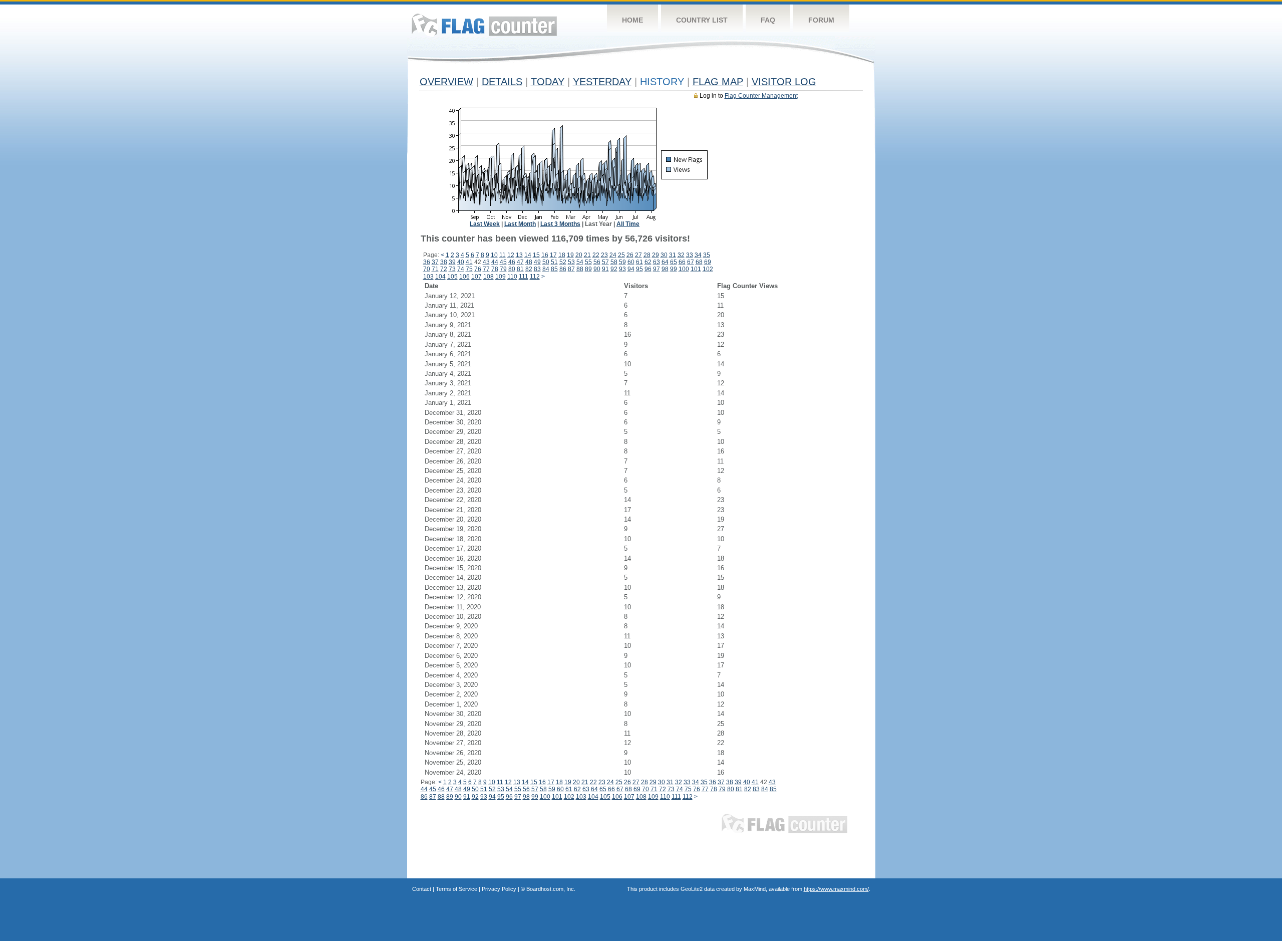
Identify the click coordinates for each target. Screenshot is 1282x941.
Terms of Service (456, 889)
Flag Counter (484, 25)
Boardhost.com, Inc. (550, 889)
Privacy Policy (499, 889)
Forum (821, 20)
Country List (702, 20)
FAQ (768, 20)
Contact (421, 889)
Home (632, 20)
